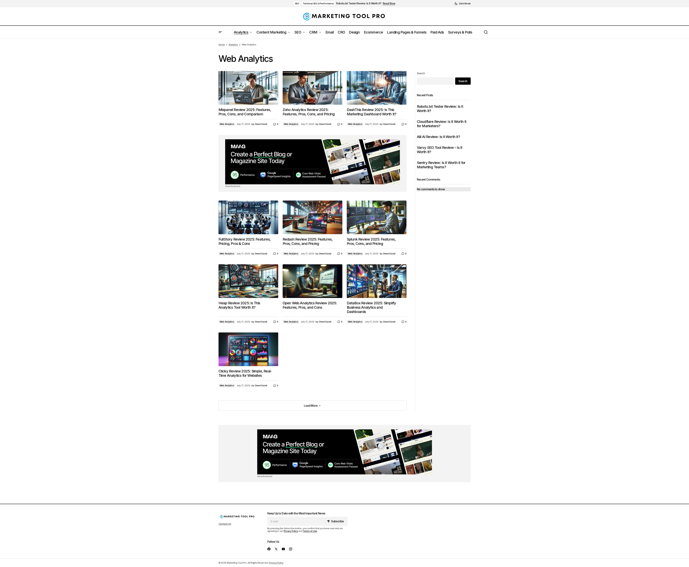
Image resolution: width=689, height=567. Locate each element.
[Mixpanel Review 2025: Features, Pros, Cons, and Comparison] (248, 88)
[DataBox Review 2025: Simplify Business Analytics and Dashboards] (377, 281)
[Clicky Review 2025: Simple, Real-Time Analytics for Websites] (248, 349)
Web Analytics (227, 124)
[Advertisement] (312, 161)
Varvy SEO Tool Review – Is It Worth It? (439, 149)
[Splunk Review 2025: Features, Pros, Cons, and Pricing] (377, 217)
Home (221, 44)
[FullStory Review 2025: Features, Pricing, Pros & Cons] (248, 217)
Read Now (389, 3)
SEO (297, 3)
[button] (462, 3)
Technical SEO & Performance (318, 3)
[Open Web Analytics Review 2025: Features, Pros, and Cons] (312, 281)
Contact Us (224, 523)
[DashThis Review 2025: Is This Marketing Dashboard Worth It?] (377, 88)
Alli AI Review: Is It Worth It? (438, 137)
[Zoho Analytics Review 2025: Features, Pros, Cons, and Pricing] (312, 88)
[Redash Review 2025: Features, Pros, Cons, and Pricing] (312, 217)
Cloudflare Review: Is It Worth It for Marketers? (442, 123)
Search (421, 73)
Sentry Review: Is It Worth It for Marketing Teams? (441, 165)
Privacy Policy (291, 531)
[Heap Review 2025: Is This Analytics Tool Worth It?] (248, 281)
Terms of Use (310, 531)
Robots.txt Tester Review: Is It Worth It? (358, 3)
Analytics (233, 44)
